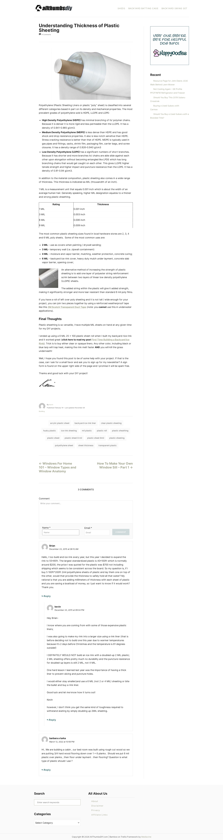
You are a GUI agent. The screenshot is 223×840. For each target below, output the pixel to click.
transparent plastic (107, 445)
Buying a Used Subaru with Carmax (164, 108)
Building (42, 411)
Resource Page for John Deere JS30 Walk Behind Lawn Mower (169, 83)
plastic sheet (53, 438)
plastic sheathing (120, 430)
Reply (47, 596)
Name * (46, 527)
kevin (51, 405)
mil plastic (87, 430)
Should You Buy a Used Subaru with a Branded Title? (169, 116)
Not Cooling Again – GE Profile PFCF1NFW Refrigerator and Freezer (167, 91)
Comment (44, 498)
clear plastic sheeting (111, 423)
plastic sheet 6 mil (73, 438)
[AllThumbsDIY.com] (62, 8)
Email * (88, 528)
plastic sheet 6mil (95, 438)
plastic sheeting (117, 438)
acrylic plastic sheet (59, 423)
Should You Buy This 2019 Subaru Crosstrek (167, 99)
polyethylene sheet (64, 445)
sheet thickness (85, 445)
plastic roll (102, 430)
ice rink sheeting (69, 430)
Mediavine (146, 837)
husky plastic (49, 430)
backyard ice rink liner (85, 423)
